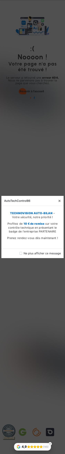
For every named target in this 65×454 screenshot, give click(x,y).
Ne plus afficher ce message (42, 253)
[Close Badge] (50, 444)
